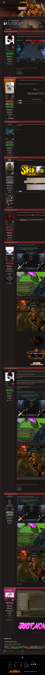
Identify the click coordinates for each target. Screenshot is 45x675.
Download (10, 664)
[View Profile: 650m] (9, 39)
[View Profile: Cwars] (9, 250)
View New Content (41, 18)
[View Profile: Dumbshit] (9, 87)
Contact (21, 665)
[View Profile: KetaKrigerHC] (9, 216)
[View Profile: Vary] (9, 131)
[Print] (9, 638)
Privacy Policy (26, 665)
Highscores (10, 667)
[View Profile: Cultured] (9, 502)
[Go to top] (22, 651)
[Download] (10, 638)
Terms (21, 664)
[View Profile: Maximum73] (9, 594)
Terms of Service (27, 664)
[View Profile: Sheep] (9, 166)
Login (14, 664)
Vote (9, 665)
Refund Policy (26, 667)
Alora (5, 20)
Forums (15, 667)
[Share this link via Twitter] (4, 638)
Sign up (15, 665)
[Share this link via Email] (7, 638)
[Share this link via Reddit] (6, 638)
